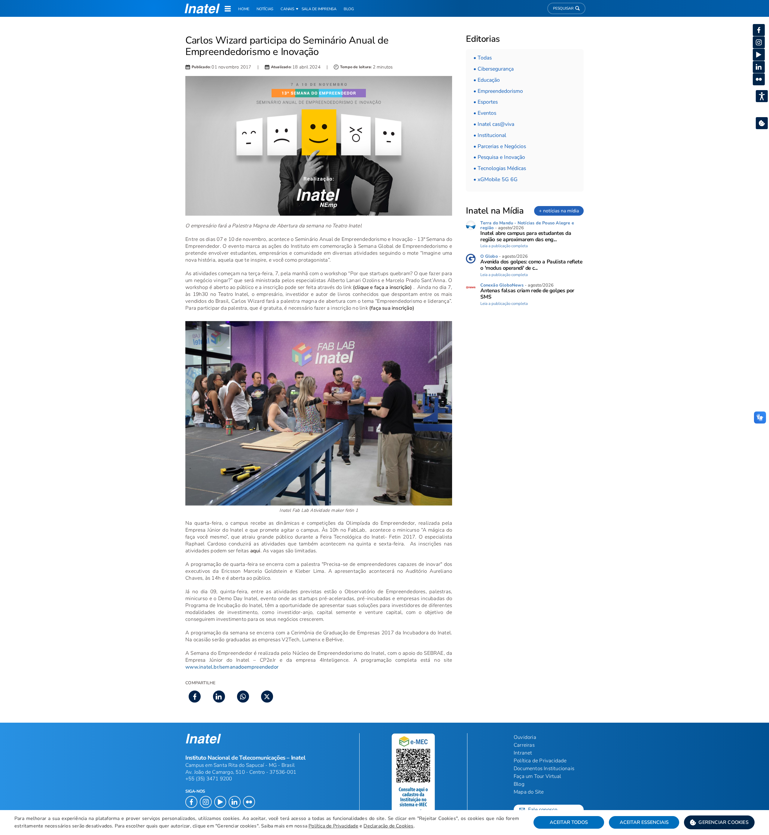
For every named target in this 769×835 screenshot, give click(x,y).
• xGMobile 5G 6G (495, 179)
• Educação (486, 80)
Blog (519, 784)
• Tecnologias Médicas (499, 168)
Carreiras (524, 745)
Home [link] (243, 9)
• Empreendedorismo (498, 91)
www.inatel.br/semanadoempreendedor (231, 666)
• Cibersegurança (493, 68)
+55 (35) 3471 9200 (208, 778)
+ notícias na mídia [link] (559, 211)
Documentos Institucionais (544, 768)
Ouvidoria (525, 737)
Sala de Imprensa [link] (319, 9)
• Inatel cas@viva (493, 124)
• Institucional (489, 135)
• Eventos (484, 113)
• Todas (482, 57)
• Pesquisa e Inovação (499, 157)
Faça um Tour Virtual (537, 776)
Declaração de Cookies (388, 826)
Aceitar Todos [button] (569, 822)
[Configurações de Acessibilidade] (762, 96)
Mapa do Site (529, 791)
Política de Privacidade (333, 826)
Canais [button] (287, 9)
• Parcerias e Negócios (499, 146)
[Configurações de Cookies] (762, 123)
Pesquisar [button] (563, 8)
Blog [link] (349, 9)
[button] (719, 822)
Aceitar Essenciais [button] (644, 822)
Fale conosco (542, 809)
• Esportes (485, 101)
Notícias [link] (265, 9)
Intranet (523, 752)
